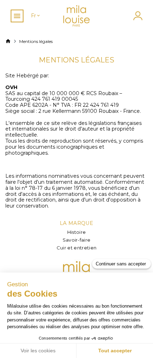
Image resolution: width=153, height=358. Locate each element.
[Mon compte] (137, 15)
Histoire (76, 232)
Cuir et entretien (77, 247)
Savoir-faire (77, 240)
